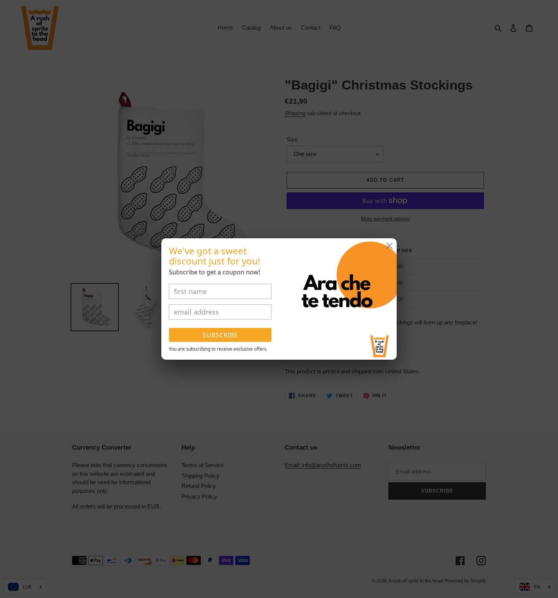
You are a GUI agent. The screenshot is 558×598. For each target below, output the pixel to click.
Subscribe (220, 335)
